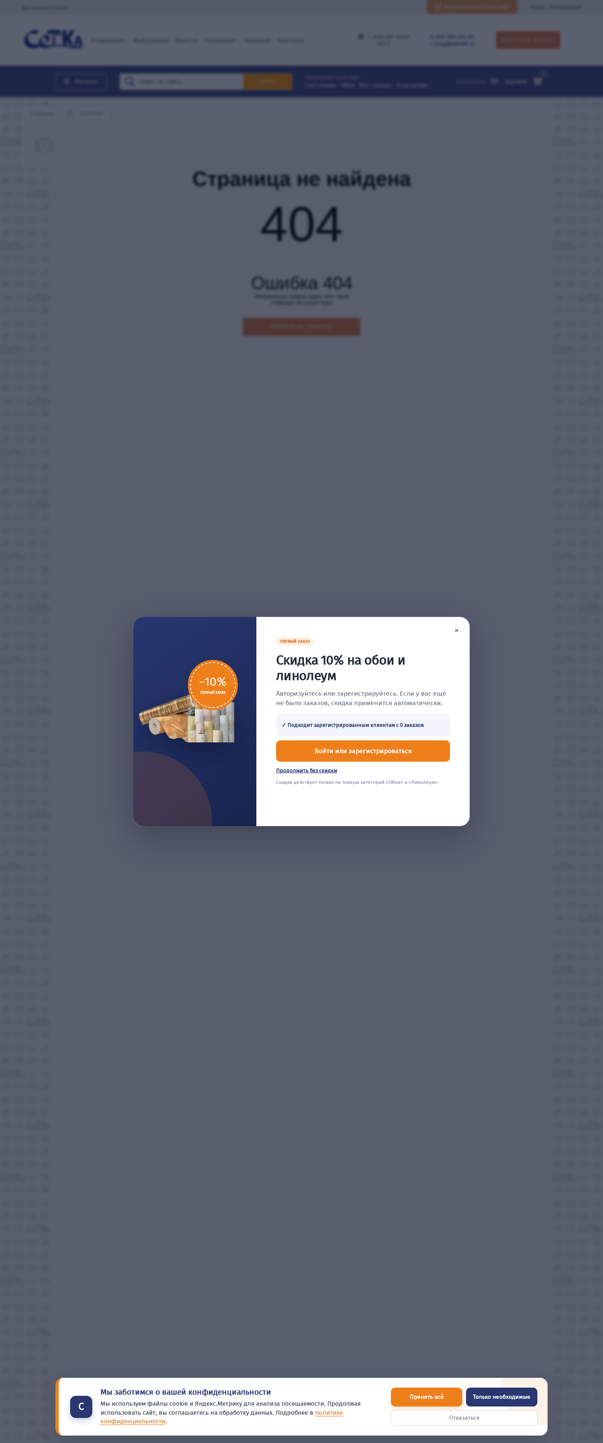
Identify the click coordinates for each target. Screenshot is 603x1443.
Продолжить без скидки (306, 770)
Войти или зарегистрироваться (363, 751)
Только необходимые (501, 1396)
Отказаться (464, 1417)
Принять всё (427, 1396)
